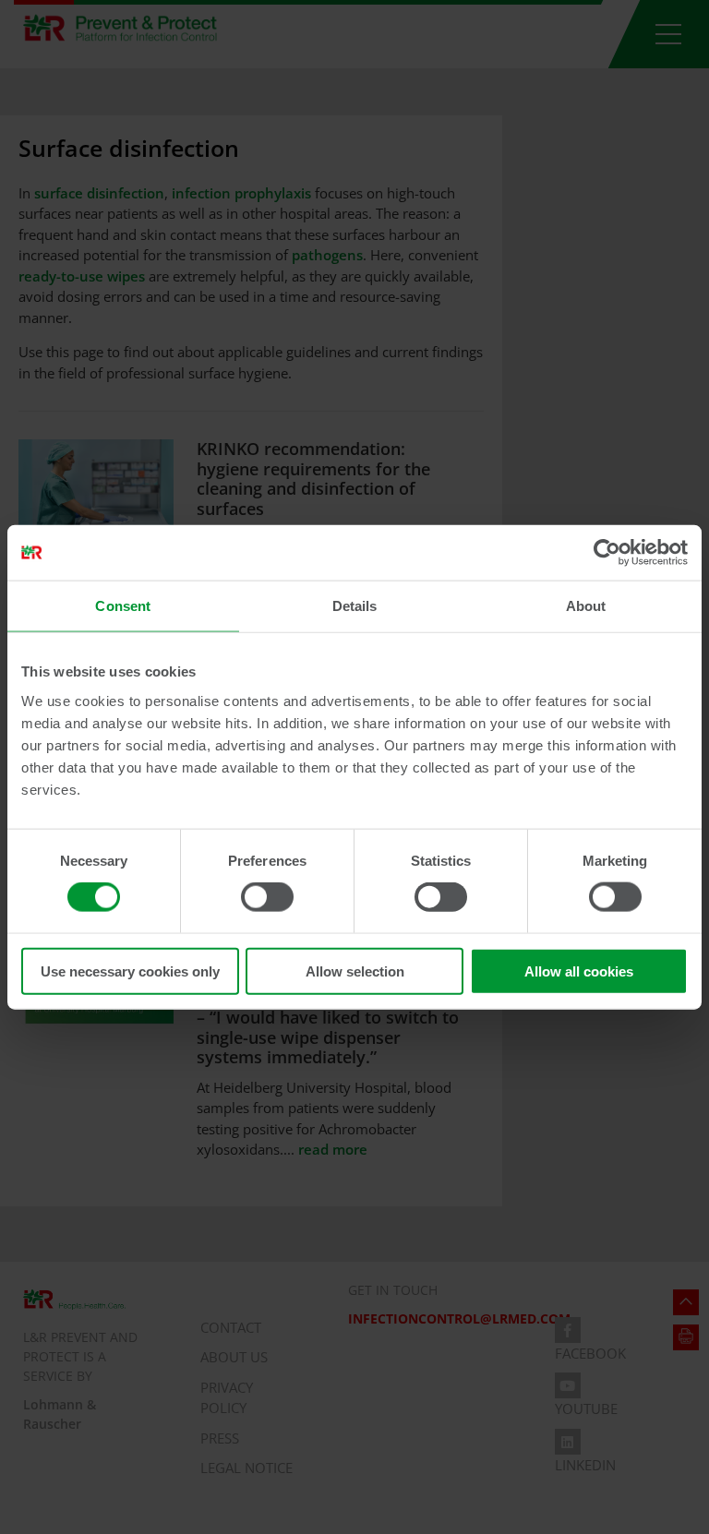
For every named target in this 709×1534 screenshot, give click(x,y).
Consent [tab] (122, 606)
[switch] (267, 897)
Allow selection (355, 970)
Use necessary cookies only (130, 970)
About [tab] (586, 606)
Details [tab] (355, 606)
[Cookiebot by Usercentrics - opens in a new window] (607, 553)
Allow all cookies (578, 970)
